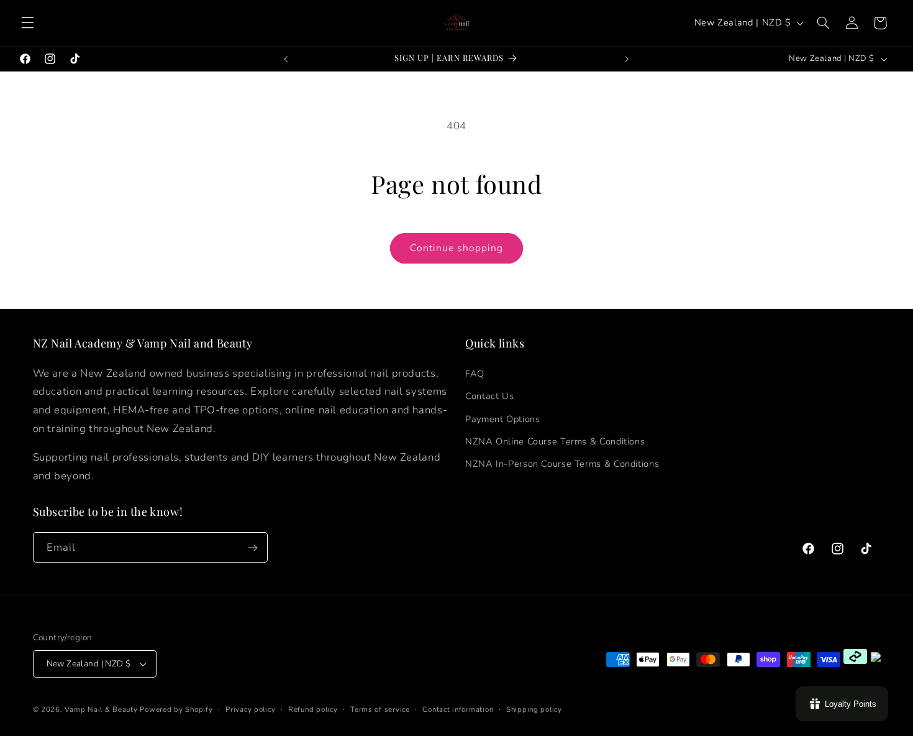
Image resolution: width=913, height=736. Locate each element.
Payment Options (502, 419)
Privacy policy (250, 709)
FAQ (474, 373)
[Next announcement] (626, 59)
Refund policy (313, 709)
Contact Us (489, 396)
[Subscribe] (252, 547)
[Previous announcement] (286, 59)
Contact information (457, 709)
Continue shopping (457, 248)
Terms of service (380, 709)
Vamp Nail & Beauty (101, 709)
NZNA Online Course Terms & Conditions (555, 441)
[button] (27, 23)
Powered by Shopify (176, 709)
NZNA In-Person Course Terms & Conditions (562, 464)
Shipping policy (534, 709)
